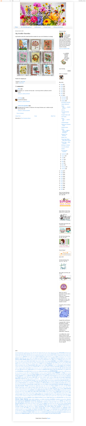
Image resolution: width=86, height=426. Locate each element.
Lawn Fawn (44, 380)
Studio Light (54, 403)
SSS (67, 400)
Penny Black (57, 390)
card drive (20, 362)
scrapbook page (48, 395)
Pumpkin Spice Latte (65, 114)
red (58, 394)
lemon (19, 381)
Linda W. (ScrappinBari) (23, 105)
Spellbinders (28, 400)
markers (27, 382)
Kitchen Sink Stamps (23, 380)
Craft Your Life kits (67, 366)
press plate (46, 392)
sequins (29, 397)
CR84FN (61, 366)
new (64, 385)
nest (59, 385)
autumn (17, 358)
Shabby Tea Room (38, 397)
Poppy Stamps (25, 392)
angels (34, 356)
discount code (36, 369)
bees (50, 358)
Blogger (48, 418)
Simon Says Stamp (21, 399)
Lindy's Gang (50, 381)
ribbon (67, 394)
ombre (29, 387)
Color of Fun (55, 365)
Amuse (28, 356)
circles (58, 363)
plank (60, 391)
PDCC (47, 390)
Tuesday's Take (48, 407)
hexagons (44, 377)
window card (69, 410)
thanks (36, 406)
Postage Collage (37, 392)
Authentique (69, 356)
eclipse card (41, 371)
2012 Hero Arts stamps (46, 352)
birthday (25, 359)
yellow (46, 413)
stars (55, 401)
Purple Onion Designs (26, 394)
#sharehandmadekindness (19, 352)
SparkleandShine (63, 399)
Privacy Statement (58, 27)
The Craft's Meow (49, 406)
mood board (42, 384)
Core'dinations (51, 366)
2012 (61, 183)
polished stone (68, 391)
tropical (36, 407)
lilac (37, 381)
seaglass (22, 397)
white (48, 410)
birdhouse (17, 359)
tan (48, 404)
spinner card (43, 400)
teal (70, 404)
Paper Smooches (53, 388)
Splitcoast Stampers (52, 400)
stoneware (26, 403)
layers (70, 380)
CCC (30, 363)
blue (53, 359)
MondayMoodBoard (23, 384)
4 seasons (55, 355)
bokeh (63, 359)
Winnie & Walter (27, 412)
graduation (41, 375)
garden (48, 374)
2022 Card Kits (21, 355)
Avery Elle (22, 358)
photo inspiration (68, 390)
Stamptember (40, 401)
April (63, 163)
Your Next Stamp (52, 413)
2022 (61, 91)
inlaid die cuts (24, 378)
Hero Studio (40, 377)
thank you (33, 406)
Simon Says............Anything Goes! (65, 107)
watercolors (64, 409)
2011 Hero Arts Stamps (37, 352)
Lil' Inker (34, 381)
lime (46, 381)
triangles (33, 407)
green (46, 375)
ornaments (60, 387)
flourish (32, 372)
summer (65, 403)
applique (53, 356)
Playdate (63, 391)
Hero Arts (34, 377)
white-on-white (57, 410)
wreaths (31, 413)
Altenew (25, 356)
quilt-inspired (38, 394)
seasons (25, 397)
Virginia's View (37, 409)
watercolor (59, 409)
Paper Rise (43, 388)
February (64, 166)
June (63, 159)
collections (43, 365)
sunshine (21, 404)
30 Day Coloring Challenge (48, 355)
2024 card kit (32, 355)
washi (51, 409)
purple (20, 394)
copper (45, 366)
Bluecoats (56, 359)
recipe (53, 394)
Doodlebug (20, 371)
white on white (52, 410)
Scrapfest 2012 (53, 395)
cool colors (41, 366)
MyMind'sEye (38, 385)
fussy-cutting (35, 374)
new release (68, 385)
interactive (42, 378)
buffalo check (44, 361)
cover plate (57, 366)
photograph (17, 391)
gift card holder (62, 374)
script (19, 397)
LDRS (16, 381)
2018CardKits (54, 354)
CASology (27, 363)
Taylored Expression (53, 404)
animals (37, 356)
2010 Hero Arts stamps (28, 352)
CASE (66, 362)
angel (31, 356)
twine (61, 407)
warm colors (48, 409)
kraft (28, 380)
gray (43, 375)
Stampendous (27, 401)
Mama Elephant (22, 382)
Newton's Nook (18, 387)
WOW (21, 413)
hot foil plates (62, 377)
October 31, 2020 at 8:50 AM (24, 101)
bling (38, 359)
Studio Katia (49, 403)
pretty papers (51, 392)
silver (62, 397)
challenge (33, 363)
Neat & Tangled (54, 385)
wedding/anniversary (30, 410)
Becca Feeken (44, 358)
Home (16, 27)
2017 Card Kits (48, 354)
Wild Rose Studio (63, 410)
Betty (19, 88)
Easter (30, 371)
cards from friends (32, 362)
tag (37, 404)
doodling (24, 371)
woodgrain (59, 412)
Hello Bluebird (29, 377)
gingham (21, 375)
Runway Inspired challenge (21, 395)
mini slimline (61, 382)
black (28, 359)
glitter (34, 375)
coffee (36, 365)
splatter (46, 400)
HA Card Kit (59, 375)
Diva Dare (64, 369)
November (64, 98)
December (64, 97)
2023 (61, 90)
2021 (61, 93)
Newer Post (18, 116)
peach (50, 390)
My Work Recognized (26, 27)
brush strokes (32, 361)
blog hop (46, 359)
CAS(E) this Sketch (61, 362)
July (63, 157)
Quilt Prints (32, 394)
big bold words (59, 358)
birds (21, 359)
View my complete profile (64, 48)
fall (65, 371)
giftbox (66, 374)
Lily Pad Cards (42, 381)
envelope (59, 371)
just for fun (54, 378)
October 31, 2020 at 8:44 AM (24, 93)
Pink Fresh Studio (41, 391)
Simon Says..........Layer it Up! (65, 119)
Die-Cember (17, 369)
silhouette (59, 397)
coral (48, 366)
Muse (70, 384)
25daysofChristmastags (39, 355)
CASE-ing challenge (21, 363)
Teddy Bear (26, 406)
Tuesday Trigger (41, 407)
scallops (29, 395)
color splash (60, 365)
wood (40, 412)
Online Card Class (39, 387)
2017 (61, 174)
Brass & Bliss (17, 361)
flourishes (37, 372)
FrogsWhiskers (17, 374)
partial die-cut (25, 390)
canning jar (66, 361)
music (16, 385)
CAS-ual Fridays (54, 362)
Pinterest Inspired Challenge (51, 391)
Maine (60, 381)
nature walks (43, 385)
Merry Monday (52, 382)
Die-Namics (26, 369)
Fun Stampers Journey (25, 374)
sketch (30, 399)
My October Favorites (65, 102)
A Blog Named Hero (61, 355)
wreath (28, 413)
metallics (57, 382)
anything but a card (43, 356)
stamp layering (21, 401)
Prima (66, 392)
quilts (42, 394)
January (63, 168)
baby (25, 358)
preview (62, 392)
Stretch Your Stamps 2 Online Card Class (35, 403)
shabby (33, 397)
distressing (60, 369)
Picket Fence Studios (23, 391)
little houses (54, 381)
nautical (47, 385)
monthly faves (21, 82)
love (58, 381)
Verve (24, 409)
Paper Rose (47, 388)
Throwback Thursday (19, 407)
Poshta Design (31, 392)
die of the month (67, 367)
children (41, 363)
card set (27, 362)
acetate (67, 355)
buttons (61, 361)
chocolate (45, 363)
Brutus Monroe (38, 361)
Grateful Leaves (64, 127)
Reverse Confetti (62, 394)
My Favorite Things (23, 385)
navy (50, 385)
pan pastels (28, 388)
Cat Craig (20, 97)
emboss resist (47, 371)
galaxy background (42, 374)
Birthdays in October (65, 145)
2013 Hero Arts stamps (54, 352)
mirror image (69, 382)
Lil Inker (30, 381)
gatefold (51, 374)
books (70, 359)
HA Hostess (64, 375)
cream (29, 367)
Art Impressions (61, 356)
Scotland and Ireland (37, 395)
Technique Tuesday (19, 406)
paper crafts (32, 388)
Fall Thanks (63, 116)
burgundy (49, 361)
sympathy (35, 404)
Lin (65, 33)
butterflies (53, 361)
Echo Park (34, 371)
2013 (61, 181)
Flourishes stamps (51, 372)
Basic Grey (32, 358)
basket (36, 358)
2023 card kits (27, 355)
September (64, 153)
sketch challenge (35, 399)
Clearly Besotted (31, 365)
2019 (61, 170)
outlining (20, 388)
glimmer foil (30, 375)
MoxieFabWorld (54, 384)
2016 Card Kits (42, 354)
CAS (49, 362)
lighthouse (27, 381)
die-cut (21, 369)
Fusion (31, 374)
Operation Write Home (48, 387)
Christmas (49, 363)
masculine (31, 382)
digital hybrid (30, 369)
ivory (45, 378)
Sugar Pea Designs (60, 403)
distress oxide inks (53, 369)
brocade (25, 361)
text (30, 406)
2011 (61, 185)
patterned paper (41, 390)
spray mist (57, 400)
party (29, 390)
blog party (50, 359)
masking (37, 382)
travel (30, 407)
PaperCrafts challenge (19, 390)
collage (39, 365)
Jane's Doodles (49, 378)
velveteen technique (19, 409)
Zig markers (58, 413)
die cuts (62, 368)
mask (35, 382)
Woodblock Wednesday (51, 412)
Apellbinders (50, 356)
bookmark (66, 359)
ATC (65, 356)
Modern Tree (64, 137)
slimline (43, 399)
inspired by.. (32, 378)
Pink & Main (33, 391)
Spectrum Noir (21, 400)
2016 (61, 176)
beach (39, 358)
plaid (57, 391)
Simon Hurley (68, 397)
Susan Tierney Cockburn (28, 404)
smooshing (47, 399)
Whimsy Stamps (43, 410)
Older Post (53, 116)
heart (16, 377)
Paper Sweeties (61, 388)
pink (29, 391)
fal (64, 371)
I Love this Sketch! (65, 146)
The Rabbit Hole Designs (66, 406)
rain (44, 394)
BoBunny (60, 359)
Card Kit (24, 362)
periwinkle (62, 390)
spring (61, 400)
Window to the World (19, 412)
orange (54, 387)
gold (37, 375)
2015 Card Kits (27, 354)
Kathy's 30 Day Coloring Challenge (63, 378)
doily (67, 369)
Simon (64, 397)
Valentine (65, 407)
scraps (66, 395)
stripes (45, 403)
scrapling (58, 395)
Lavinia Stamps (38, 380)
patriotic (35, 390)
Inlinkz (28, 378)
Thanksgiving (41, 406)
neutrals (61, 385)
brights (22, 361)
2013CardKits (62, 352)
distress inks (46, 369)
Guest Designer (53, 375)
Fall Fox (63, 110)
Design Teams (47, 27)
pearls (53, 390)
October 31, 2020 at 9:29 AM (24, 110)
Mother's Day (48, 384)
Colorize (31, 366)
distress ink (41, 369)
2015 (61, 178)
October (63, 100)
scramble (43, 395)
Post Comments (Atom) (25, 118)
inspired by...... (37, 378)
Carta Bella (46, 362)
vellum (69, 407)
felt (27, 372)
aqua (56, 356)
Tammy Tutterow (43, 404)
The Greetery (57, 406)
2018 (61, 172)
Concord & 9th (36, 366)
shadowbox (45, 397)
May (63, 161)
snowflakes (52, 399)
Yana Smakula (35, 413)
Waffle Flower (43, 409)
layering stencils (64, 380)
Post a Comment (20, 113)
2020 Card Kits (66, 354)
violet (32, 409)
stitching (21, 403)
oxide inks (24, 388)
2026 (61, 84)
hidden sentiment (50, 377)
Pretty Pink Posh (57, 392)
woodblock (44, 412)
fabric (62, 371)
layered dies (57, 380)
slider (40, 399)
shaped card (54, 397)
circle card (54, 363)
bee (48, 358)
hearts (19, 377)
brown (28, 361)
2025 (61, 86)
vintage (29, 409)
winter (33, 412)
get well (57, 374)
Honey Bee (56, 377)
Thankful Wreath (64, 122)
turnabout (54, 407)
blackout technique (33, 359)
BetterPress (53, 358)
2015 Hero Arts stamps (34, 354)
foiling (63, 373)
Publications (37, 27)
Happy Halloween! (65, 104)
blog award (41, 359)
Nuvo (23, 387)
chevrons (37, 363)
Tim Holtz (26, 407)
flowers (57, 373)
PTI (70, 392)
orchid (57, 387)
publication (17, 394)
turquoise (58, 407)
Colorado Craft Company (19, 366)
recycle (55, 394)
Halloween (68, 375)
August (63, 155)
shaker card (49, 397)
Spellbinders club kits (35, 400)
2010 (61, 187)
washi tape (55, 409)
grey (49, 375)
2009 (61, 189)
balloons (28, 358)
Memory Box (46, 382)
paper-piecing (67, 388)
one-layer (33, 387)
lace (30, 380)
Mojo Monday (17, 384)
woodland (64, 412)
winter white (37, 412)
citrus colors (64, 363)
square (64, 400)
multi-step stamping (63, 384)
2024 (61, 88)
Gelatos (54, 374)
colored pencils (27, 366)
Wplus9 (24, 413)
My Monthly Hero (32, 385)
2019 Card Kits (60, 354)
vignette (26, 409)
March (63, 164)
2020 (61, 95)
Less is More (22, 381)
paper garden (38, 388)
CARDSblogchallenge (40, 362)
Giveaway (25, 375)
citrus (60, 363)
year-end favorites (41, 413)
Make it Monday (64, 381)
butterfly (57, 361)
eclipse (37, 371)
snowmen (58, 399)
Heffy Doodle (23, 377)
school (32, 395)
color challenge (49, 365)
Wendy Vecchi (37, 410)
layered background (51, 380)
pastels (32, 390)
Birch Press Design (67, 358)
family (67, 371)
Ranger (50, 394)
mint (65, 382)
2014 (61, 180)
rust (27, 395)
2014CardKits (20, 354)
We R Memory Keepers (21, 410)
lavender (33, 380)
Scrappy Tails (62, 395)
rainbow (47, 394)
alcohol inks (20, 356)
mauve (41, 382)
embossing (53, 371)
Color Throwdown (67, 365)
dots (28, 371)
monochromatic (30, 384)
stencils (17, 403)
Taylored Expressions (63, 404)
